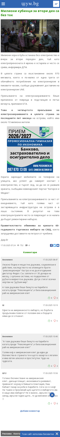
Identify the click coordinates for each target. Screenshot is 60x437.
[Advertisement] (30, 329)
